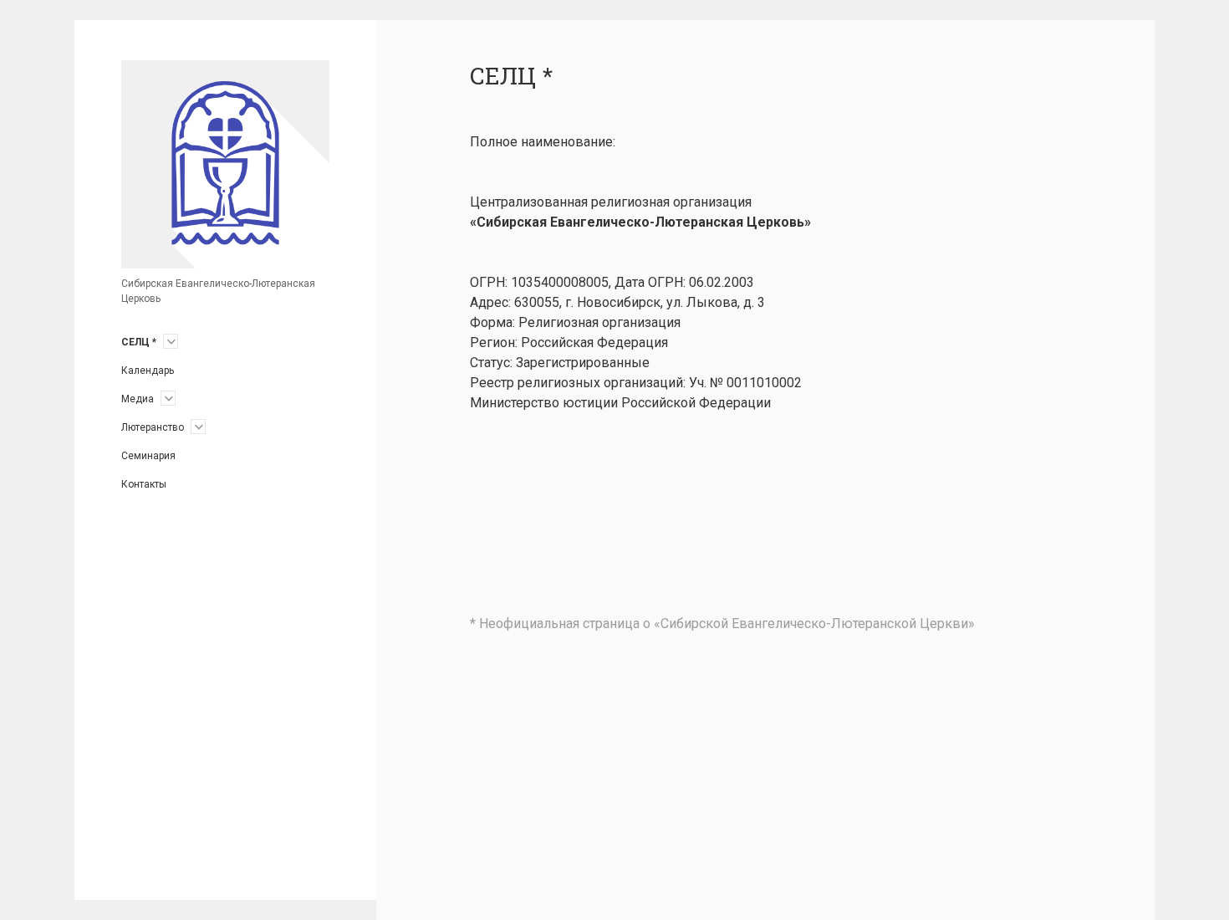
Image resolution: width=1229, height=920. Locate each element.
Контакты (143, 484)
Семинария (148, 456)
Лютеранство (152, 427)
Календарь (147, 370)
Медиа (137, 399)
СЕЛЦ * (138, 342)
